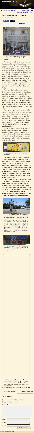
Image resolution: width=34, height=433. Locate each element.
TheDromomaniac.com (9, 1)
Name (4, 419)
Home (3, 8)
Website (4, 425)
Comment (5, 404)
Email (4, 422)
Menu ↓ (30, 8)
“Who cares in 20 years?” (9, 10)
